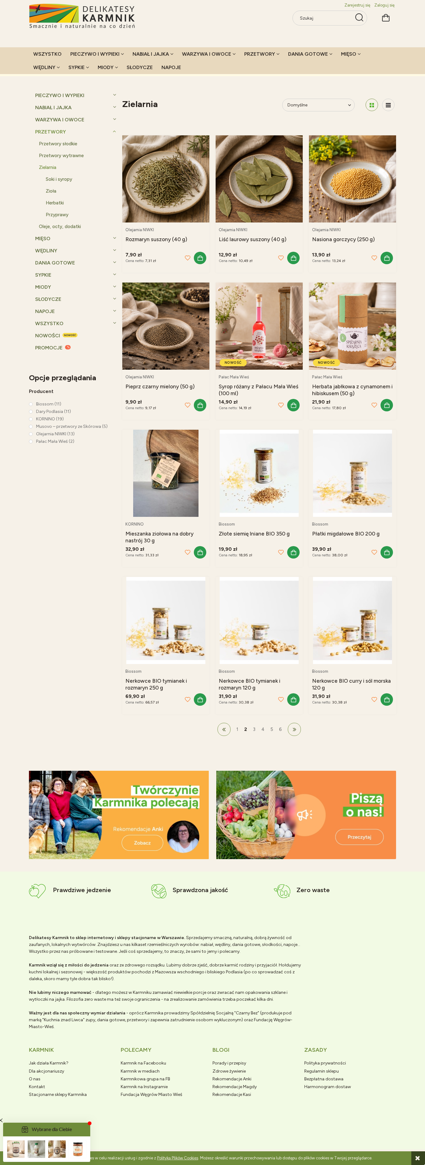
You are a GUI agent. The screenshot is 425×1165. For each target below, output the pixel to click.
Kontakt (37, 1086)
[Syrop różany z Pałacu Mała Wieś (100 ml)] (259, 326)
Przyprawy (57, 215)
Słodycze (48, 299)
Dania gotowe (55, 263)
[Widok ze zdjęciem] (372, 105)
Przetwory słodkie (58, 144)
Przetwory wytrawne (61, 155)
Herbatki (55, 203)
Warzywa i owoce (59, 120)
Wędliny (46, 251)
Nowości (47, 336)
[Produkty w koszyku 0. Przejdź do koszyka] (386, 17)
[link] (45, 404)
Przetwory (50, 132)
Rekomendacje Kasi (232, 1094)
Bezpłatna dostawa (323, 1079)
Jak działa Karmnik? (48, 1063)
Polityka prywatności (325, 1063)
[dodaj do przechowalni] (187, 258)
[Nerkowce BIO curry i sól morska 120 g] (352, 620)
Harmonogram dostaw (327, 1086)
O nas (34, 1079)
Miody (43, 287)
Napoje (45, 311)
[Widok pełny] (388, 105)
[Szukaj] (359, 18)
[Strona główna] (82, 16)
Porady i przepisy (229, 1063)
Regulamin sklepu (321, 1071)
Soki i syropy (59, 179)
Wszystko (49, 323)
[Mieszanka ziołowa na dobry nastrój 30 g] (165, 473)
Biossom (227, 524)
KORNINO (134, 524)
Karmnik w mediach (140, 1071)
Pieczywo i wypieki (59, 95)
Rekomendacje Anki (232, 1079)
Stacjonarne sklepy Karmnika (58, 1094)
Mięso (42, 238)
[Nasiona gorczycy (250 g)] (352, 178)
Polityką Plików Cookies (177, 1158)
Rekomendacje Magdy (235, 1086)
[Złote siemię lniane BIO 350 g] (259, 473)
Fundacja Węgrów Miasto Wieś (151, 1094)
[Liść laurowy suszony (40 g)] (259, 178)
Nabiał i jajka (53, 107)
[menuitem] (47, 54)
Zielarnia (47, 167)
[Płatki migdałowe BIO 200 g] (352, 473)
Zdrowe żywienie (229, 1071)
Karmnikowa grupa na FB (145, 1079)
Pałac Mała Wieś (234, 377)
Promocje (49, 348)
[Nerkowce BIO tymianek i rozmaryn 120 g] (259, 620)
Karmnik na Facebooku (143, 1063)
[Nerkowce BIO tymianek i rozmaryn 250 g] (165, 620)
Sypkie (43, 275)
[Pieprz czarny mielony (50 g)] (165, 326)
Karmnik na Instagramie (144, 1086)
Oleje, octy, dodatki (60, 226)
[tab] (111, 854)
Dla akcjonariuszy (46, 1071)
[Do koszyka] (200, 258)
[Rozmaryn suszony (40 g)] (165, 178)
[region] (119, 815)
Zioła (51, 191)
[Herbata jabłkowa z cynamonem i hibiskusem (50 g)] (352, 326)
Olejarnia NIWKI (139, 229)
